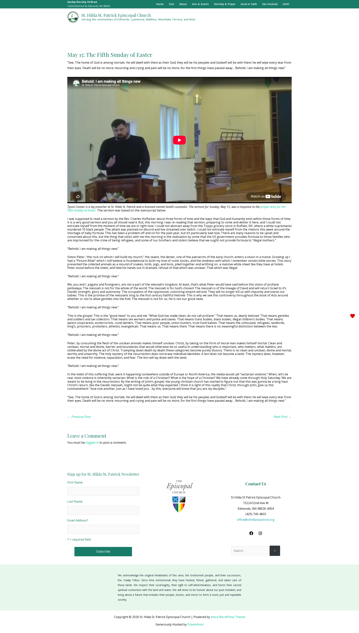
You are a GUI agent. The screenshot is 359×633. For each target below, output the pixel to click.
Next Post (282, 417)
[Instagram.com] (260, 534)
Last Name (74, 501)
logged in (92, 442)
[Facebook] (251, 534)
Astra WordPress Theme (228, 617)
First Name (75, 482)
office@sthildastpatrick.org (255, 520)
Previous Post (79, 417)
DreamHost (195, 624)
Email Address (77, 520)
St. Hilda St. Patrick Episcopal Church (116, 15)
